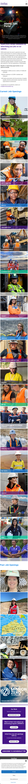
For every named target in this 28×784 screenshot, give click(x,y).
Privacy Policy (13, 782)
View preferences (14, 779)
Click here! (14, 727)
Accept (14, 771)
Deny (14, 775)
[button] (26, 761)
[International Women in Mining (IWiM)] (4, 4)
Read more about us (14, 715)
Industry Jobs (14, 741)
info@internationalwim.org (7, 86)
